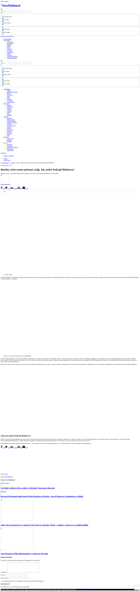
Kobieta (9, 128)
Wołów (9, 53)
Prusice (9, 48)
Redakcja (9, 144)
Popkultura (10, 106)
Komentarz (4, 572)
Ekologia (9, 99)
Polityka (9, 90)
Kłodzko (9, 45)
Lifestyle (6, 117)
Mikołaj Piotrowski (5, 184)
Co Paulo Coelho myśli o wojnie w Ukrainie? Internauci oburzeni (28, 488)
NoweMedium (7, 39)
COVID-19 (10, 100)
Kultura (9, 105)
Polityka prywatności (12, 147)
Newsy (6, 158)
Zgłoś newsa (10, 138)
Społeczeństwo (11, 102)
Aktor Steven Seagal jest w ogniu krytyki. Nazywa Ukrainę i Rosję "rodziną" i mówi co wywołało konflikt (44, 525)
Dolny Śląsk (10, 42)
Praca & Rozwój (11, 125)
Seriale (9, 112)
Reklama (9, 141)
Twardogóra (10, 52)
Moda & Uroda (11, 119)
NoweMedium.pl (5, 163)
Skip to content (4, 1)
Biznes (9, 93)
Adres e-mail (4, 578)
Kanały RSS (10, 150)
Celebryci (9, 109)
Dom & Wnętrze (11, 121)
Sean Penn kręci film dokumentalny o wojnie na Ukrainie (24, 554)
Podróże (9, 124)
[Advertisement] (70, 460)
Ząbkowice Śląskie (12, 58)
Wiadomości (7, 89)
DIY (8, 135)
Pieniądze (9, 118)
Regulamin (10, 146)
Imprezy (9, 108)
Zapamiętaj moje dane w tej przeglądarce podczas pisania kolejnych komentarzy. (23, 581)
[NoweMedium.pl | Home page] (10, 5)
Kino (8, 114)
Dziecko (9, 131)
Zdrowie (9, 127)
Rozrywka (6, 103)
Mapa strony (10, 149)
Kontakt (9, 140)
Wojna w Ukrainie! (9, 156)
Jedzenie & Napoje (12, 122)
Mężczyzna (10, 130)
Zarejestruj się (4, 36)
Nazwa (3, 575)
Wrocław (9, 55)
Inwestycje (10, 95)
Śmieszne (9, 115)
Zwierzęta (9, 133)
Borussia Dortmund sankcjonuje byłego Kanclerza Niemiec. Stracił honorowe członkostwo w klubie (42, 496)
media (6, 474)
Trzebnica (9, 50)
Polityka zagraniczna (12, 92)
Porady (9, 134)
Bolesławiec (10, 43)
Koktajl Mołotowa (8, 476)
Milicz (8, 46)
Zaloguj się (11, 36)
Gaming (9, 111)
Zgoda (78, 589)
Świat (8, 96)
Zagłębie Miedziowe (12, 56)
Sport (8, 98)
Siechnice (9, 49)
